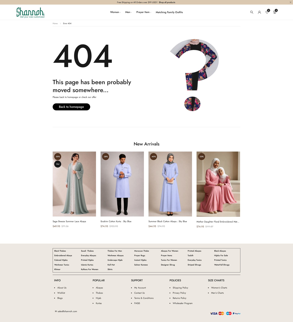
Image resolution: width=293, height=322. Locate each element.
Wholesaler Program (183, 303)
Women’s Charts (219, 287)
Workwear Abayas (116, 255)
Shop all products (167, 2)
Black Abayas (220, 251)
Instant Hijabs (140, 260)
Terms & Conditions (144, 298)
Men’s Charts (217, 293)
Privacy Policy (179, 293)
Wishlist (61, 293)
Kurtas (99, 303)
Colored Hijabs (61, 260)
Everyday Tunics (195, 260)
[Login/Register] (259, 12)
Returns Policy (179, 298)
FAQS (137, 303)
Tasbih (190, 255)
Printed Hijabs (87, 260)
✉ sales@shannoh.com (66, 311)
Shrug (168, 265)
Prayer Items (166, 255)
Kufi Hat (111, 265)
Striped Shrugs (194, 265)
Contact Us (139, 293)
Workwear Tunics (61, 265)
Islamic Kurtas (87, 265)
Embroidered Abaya (63, 255)
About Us (61, 287)
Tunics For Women (169, 260)
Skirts (110, 269)
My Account (140, 287)
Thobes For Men (115, 251)
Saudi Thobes (87, 251)
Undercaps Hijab (115, 260)
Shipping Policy (180, 287)
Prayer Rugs (139, 255)
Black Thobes (60, 251)
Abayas (99, 287)
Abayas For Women (169, 251)
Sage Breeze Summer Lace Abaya (69, 221)
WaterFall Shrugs (222, 265)
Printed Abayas (194, 251)
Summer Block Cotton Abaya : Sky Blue (167, 221)
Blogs (60, 298)
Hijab (98, 298)
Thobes (99, 293)
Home (55, 23)
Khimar (57, 269)
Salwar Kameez (141, 265)
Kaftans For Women (89, 269)
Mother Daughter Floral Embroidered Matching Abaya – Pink (218, 221)
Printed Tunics (220, 260)
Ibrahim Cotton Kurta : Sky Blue (116, 221)
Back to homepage (71, 107)
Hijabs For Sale (221, 255)
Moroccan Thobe (141, 251)
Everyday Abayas (88, 255)
